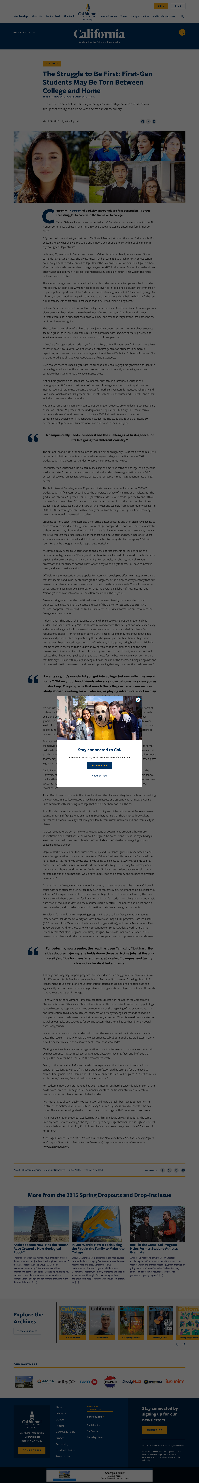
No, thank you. (99, 775)
